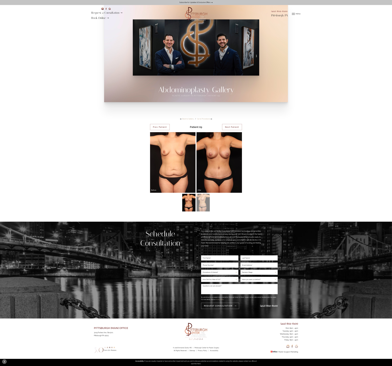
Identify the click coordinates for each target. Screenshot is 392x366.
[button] (4, 361)
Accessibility (214, 350)
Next (232, 127)
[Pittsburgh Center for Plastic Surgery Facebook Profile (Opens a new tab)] (106, 8)
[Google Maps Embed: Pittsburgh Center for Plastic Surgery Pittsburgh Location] (152, 278)
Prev (160, 127)
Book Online (98, 18)
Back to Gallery (188, 119)
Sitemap (192, 350)
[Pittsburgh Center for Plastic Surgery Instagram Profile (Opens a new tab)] (288, 346)
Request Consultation (218, 306)
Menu (298, 14)
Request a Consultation (105, 12)
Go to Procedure (203, 119)
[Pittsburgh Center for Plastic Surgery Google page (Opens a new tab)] (110, 8)
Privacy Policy (220, 299)
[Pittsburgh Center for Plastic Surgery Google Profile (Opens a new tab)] (296, 346)
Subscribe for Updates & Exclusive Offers (195, 2)
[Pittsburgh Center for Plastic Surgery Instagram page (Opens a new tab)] (102, 8)
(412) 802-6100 (279, 11)
